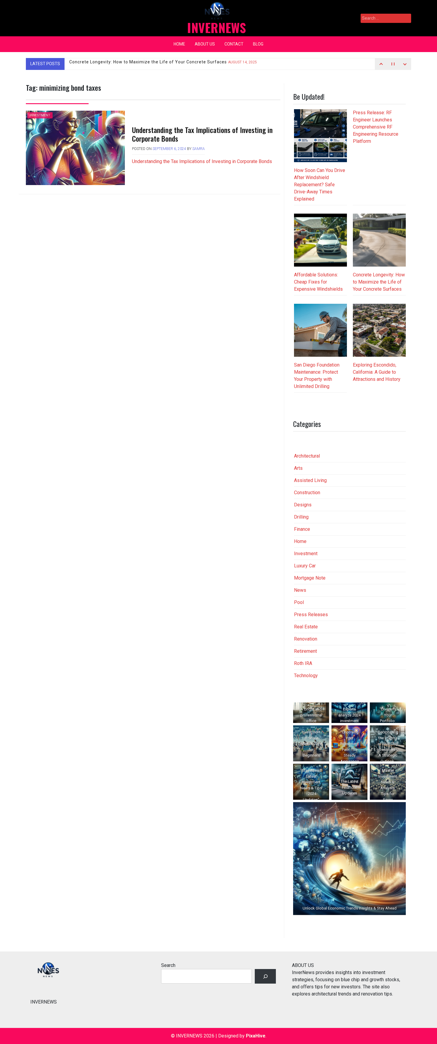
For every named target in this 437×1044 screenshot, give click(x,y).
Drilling (301, 517)
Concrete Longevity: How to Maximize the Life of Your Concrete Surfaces (163, 63)
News (300, 590)
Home (179, 44)
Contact (233, 44)
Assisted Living (310, 480)
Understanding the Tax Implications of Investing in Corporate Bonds (202, 134)
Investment (40, 115)
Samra (198, 149)
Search (168, 965)
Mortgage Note (310, 578)
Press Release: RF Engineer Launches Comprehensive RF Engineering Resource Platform (375, 127)
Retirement (305, 651)
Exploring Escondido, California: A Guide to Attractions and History (376, 372)
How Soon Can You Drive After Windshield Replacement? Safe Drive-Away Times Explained (319, 185)
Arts (298, 468)
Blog (258, 44)
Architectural (307, 456)
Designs (303, 505)
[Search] (265, 976)
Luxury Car (305, 566)
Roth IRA (303, 663)
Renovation (305, 639)
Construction (307, 492)
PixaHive (255, 1036)
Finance (302, 529)
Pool (299, 602)
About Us (205, 44)
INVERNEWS (216, 27)
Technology (306, 675)
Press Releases (311, 614)
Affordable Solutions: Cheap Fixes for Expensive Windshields (318, 282)
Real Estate (306, 627)
